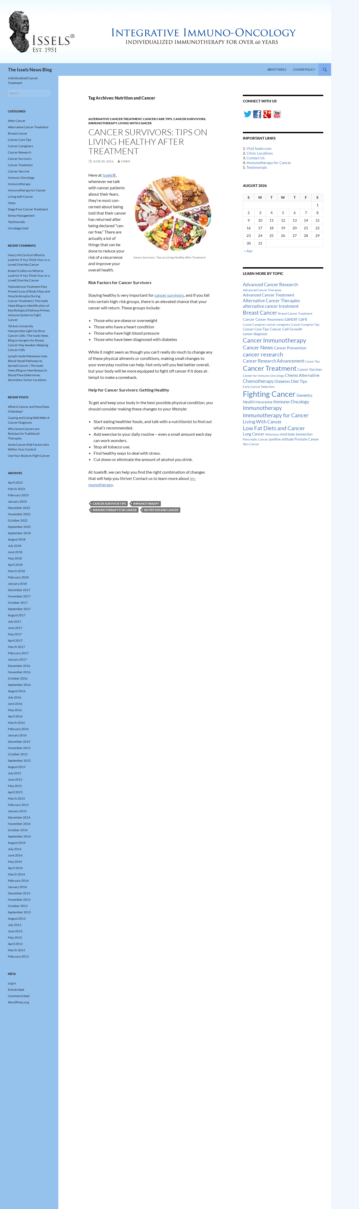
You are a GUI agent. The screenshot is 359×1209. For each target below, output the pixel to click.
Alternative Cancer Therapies (271, 300)
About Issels (276, 69)
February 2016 (18, 729)
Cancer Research (19, 152)
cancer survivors (169, 295)
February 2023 (18, 495)
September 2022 (19, 527)
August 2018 (16, 539)
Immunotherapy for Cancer (115, 510)
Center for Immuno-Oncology (263, 375)
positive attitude (281, 439)
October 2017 (18, 602)
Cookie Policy (304, 69)
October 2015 (18, 754)
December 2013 (19, 893)
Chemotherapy (258, 381)
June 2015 (15, 779)
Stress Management (21, 215)
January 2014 (17, 887)
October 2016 (18, 678)
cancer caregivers (278, 324)
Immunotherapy (102, 123)
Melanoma (272, 434)
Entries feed (16, 990)
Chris (125, 161)
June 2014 (15, 855)
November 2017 (19, 596)
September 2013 (19, 912)
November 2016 (19, 672)
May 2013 (15, 937)
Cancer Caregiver (254, 324)
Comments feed (18, 996)
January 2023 (17, 501)
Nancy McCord (18, 255)
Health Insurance (258, 401)
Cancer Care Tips (157, 119)
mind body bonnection (296, 434)
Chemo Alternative (302, 375)
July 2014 (14, 849)
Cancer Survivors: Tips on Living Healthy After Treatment (147, 141)
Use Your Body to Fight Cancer (29, 456)
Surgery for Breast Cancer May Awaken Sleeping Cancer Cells (28, 345)
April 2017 (15, 640)
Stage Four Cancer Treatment (28, 209)
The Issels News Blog (30, 69)
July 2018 (14, 546)
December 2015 (19, 742)
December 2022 (19, 508)
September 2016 (19, 685)
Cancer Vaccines (310, 369)
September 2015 (19, 760)
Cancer (249, 319)
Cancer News (258, 347)
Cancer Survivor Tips (109, 503)
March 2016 (16, 723)
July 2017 (14, 621)
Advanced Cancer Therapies (262, 290)
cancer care (296, 319)
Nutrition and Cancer (161, 510)
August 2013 (16, 918)
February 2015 (18, 805)
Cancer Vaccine (18, 171)
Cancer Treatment (270, 368)
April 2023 (15, 482)
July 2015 (14, 773)
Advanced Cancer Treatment (268, 294)
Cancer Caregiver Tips (305, 324)
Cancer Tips (312, 361)
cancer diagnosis (255, 334)
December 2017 (19, 590)
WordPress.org (18, 1002)
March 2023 (16, 489)
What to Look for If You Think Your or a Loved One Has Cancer (29, 259)
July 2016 (14, 697)
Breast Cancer (260, 312)
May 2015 (15, 786)
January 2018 (17, 584)
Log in (12, 983)
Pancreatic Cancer (255, 439)
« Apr (248, 251)
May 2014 (15, 862)
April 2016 (15, 716)
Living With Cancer (262, 421)
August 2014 (16, 843)
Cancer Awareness (269, 319)
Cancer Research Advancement (273, 361)
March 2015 (16, 798)
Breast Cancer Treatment (295, 313)
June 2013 (15, 931)
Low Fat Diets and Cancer (274, 428)
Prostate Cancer (306, 439)
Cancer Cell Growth (286, 329)
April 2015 (15, 792)
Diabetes (282, 381)
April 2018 (15, 565)
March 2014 (16, 874)
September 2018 (19, 533)
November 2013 (19, 899)
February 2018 (18, 577)
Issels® (109, 174)
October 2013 (18, 906)
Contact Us (256, 158)
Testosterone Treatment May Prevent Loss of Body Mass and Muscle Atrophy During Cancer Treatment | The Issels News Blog (29, 296)
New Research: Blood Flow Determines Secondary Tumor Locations (28, 375)
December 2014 (19, 817)
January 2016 (17, 735)
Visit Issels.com (259, 148)
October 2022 (18, 520)
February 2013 (18, 956)
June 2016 (15, 704)
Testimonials (257, 167)
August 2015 (16, 767)
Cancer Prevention (290, 347)
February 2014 (18, 881)
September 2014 (19, 836)
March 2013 (16, 950)
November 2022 (19, 514)
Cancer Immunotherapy (274, 340)
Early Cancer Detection (259, 386)
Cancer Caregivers (20, 146)
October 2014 (18, 830)
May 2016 (15, 710)
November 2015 (19, 748)
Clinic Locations (260, 153)
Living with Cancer (135, 123)
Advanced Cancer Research (270, 284)
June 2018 (15, 552)
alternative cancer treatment (271, 306)
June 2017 (15, 628)
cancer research (263, 354)
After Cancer (16, 121)
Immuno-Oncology (291, 401)
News (12, 203)
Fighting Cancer (269, 393)
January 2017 (17, 659)
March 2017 (16, 647)
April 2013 (15, 944)
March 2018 (16, 571)
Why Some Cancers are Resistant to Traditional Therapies (23, 433)
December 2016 (19, 666)
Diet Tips (299, 381)
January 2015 (17, 811)
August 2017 (16, 615)
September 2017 (19, 609)
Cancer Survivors (189, 119)
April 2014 (15, 868)
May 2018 (15, 558)
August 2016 (16, 691)
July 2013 (14, 925)
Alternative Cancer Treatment (115, 119)
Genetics (304, 395)
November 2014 (19, 824)
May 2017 (15, 634)
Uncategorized (18, 228)
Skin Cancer (251, 444)
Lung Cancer (253, 434)
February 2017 (18, 653)
